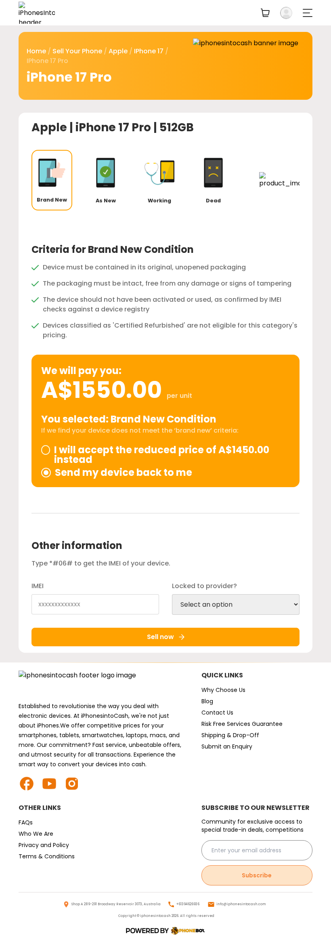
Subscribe (257, 875)
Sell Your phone (77, 51)
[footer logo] (102, 683)
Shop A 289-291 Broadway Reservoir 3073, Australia (116, 904)
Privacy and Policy (44, 845)
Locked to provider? (204, 586)
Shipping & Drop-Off (230, 735)
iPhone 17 (148, 51)
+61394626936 (187, 904)
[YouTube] (52, 784)
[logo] (165, 931)
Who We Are (36, 834)
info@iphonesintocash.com (241, 904)
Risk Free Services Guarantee (242, 724)
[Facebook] (30, 784)
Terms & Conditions (47, 856)
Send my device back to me (123, 472)
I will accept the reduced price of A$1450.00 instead (161, 455)
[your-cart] (265, 12)
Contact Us (217, 713)
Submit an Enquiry (226, 746)
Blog (207, 701)
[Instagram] (75, 784)
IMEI (37, 586)
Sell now (160, 636)
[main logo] (37, 13)
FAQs (26, 822)
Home (36, 51)
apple (118, 51)
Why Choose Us (223, 690)
